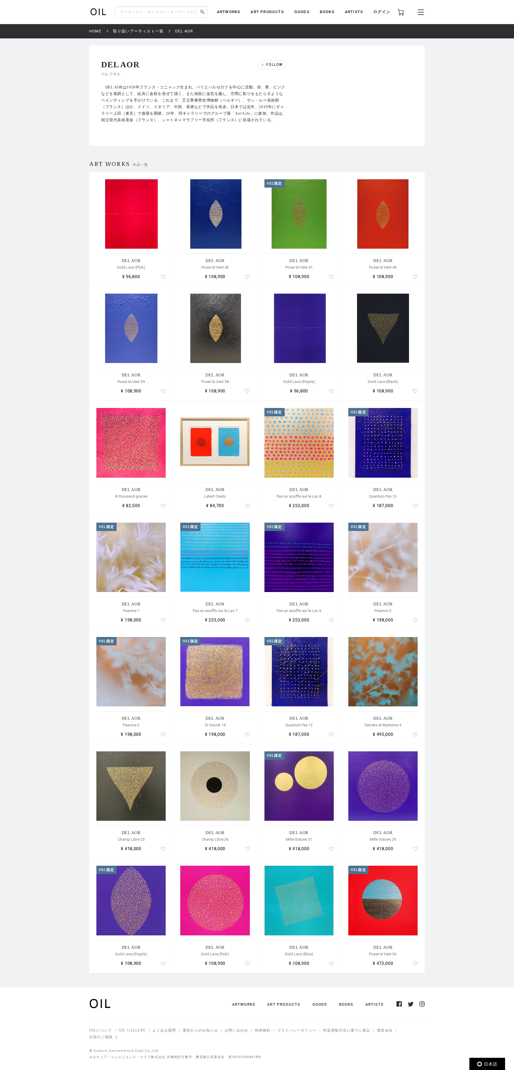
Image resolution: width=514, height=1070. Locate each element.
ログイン (381, 12)
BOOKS (327, 12)
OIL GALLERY (132, 1030)
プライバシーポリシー (296, 1030)
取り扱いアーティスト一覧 (138, 31)
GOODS (301, 12)
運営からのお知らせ (200, 1030)
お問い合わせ (236, 1030)
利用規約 (263, 1030)
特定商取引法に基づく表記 (346, 1030)
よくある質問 (164, 1030)
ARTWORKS (228, 12)
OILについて (100, 1030)
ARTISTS (354, 12)
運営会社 (385, 1030)
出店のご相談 (101, 1037)
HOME (95, 31)
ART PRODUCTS (266, 12)
